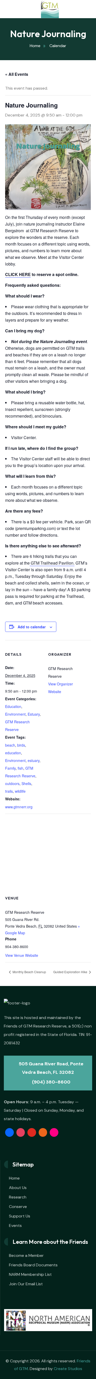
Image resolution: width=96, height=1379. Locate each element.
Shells (26, 783)
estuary (33, 760)
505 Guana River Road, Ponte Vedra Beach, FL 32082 (50, 1068)
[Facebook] (9, 1132)
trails (9, 791)
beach (10, 745)
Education (13, 706)
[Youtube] (31, 1132)
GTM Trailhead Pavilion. (52, 563)
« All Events (16, 74)
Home (14, 1178)
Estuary (34, 714)
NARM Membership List (30, 1274)
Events (15, 1225)
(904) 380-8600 (50, 1082)
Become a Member (26, 1255)
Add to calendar (32, 626)
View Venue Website (21, 955)
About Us (18, 1187)
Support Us (19, 1216)
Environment (15, 714)
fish (20, 768)
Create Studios (68, 1368)
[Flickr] (54, 1132)
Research (17, 1197)
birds (21, 745)
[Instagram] (20, 1132)
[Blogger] (43, 1132)
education (13, 752)
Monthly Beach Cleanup (29, 972)
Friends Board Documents (33, 1265)
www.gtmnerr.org (19, 806)
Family (10, 768)
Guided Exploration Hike (70, 972)
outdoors (12, 783)
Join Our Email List (26, 1284)
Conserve (18, 1206)
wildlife (20, 791)
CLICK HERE (18, 274)
